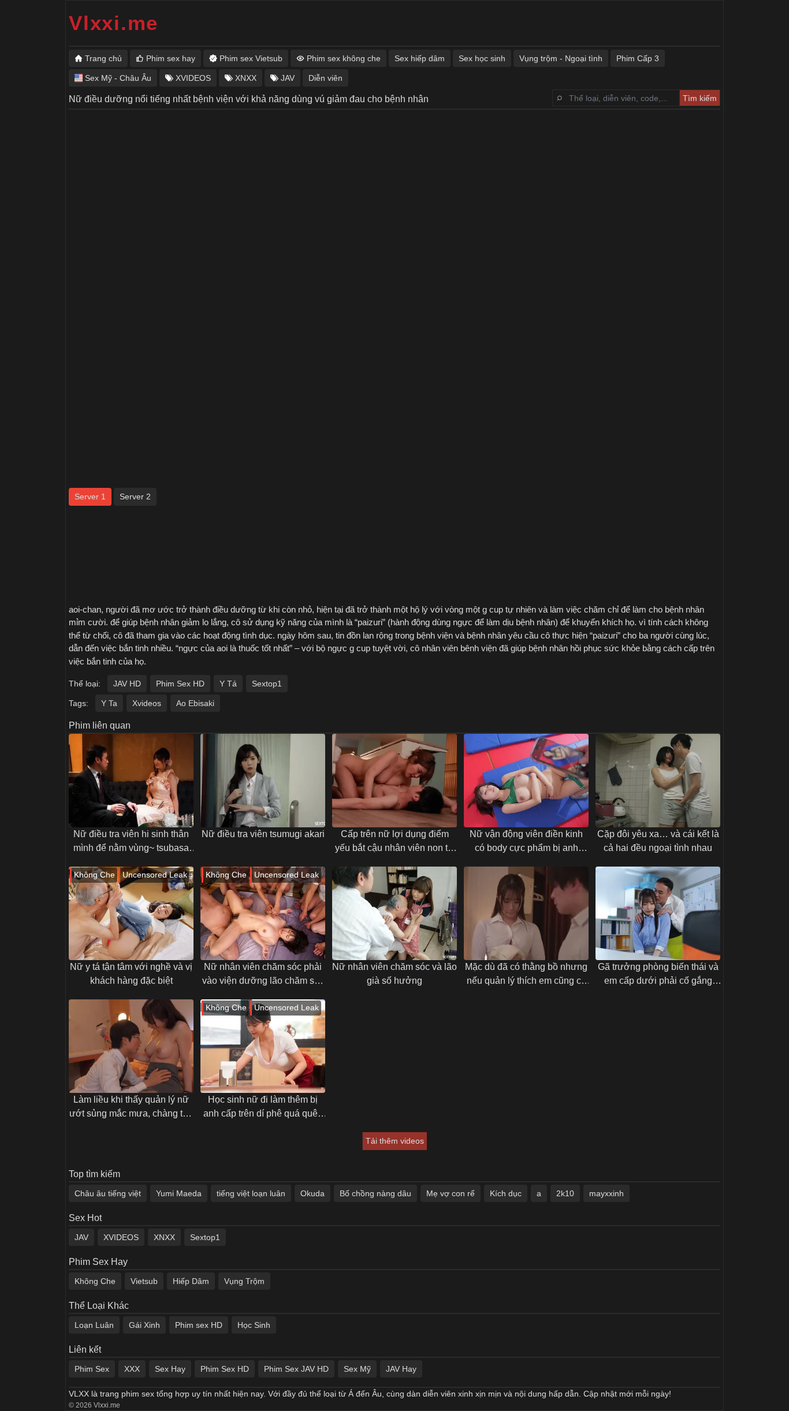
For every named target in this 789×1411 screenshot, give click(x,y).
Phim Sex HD (180, 683)
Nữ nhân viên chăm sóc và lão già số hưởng (394, 974)
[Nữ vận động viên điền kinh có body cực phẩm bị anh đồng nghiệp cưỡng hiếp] (526, 780)
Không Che (95, 1281)
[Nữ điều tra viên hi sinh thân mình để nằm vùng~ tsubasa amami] (131, 780)
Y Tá (228, 683)
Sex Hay (170, 1368)
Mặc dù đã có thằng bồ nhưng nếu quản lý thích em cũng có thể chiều (526, 975)
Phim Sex (92, 1368)
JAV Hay (401, 1368)
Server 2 (135, 496)
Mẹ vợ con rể (450, 1193)
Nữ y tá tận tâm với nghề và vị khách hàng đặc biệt (131, 974)
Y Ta (109, 703)
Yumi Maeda (179, 1193)
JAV (81, 1237)
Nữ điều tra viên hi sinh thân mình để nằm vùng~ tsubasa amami (131, 842)
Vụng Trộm (244, 1281)
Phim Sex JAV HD (296, 1368)
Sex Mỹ (357, 1368)
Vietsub (144, 1281)
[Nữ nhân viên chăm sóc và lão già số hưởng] (394, 913)
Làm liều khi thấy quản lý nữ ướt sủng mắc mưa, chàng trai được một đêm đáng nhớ (131, 1108)
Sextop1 (267, 683)
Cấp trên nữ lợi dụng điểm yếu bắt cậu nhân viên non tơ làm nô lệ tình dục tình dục (394, 842)
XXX (132, 1368)
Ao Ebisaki (195, 703)
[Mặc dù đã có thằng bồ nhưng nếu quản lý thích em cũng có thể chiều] (526, 913)
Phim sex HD (198, 1325)
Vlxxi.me (113, 23)
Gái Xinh (144, 1325)
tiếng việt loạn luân (251, 1193)
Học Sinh (253, 1325)
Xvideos (146, 703)
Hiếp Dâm (191, 1281)
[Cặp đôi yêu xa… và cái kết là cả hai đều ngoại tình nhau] (658, 780)
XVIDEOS (121, 1237)
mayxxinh (606, 1193)
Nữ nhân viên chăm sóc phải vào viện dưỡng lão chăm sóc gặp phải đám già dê (263, 975)
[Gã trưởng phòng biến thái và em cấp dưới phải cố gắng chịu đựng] (658, 913)
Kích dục (506, 1193)
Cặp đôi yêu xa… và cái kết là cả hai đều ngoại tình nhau (658, 841)
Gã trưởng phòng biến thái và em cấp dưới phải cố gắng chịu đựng (658, 975)
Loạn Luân (94, 1325)
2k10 (565, 1193)
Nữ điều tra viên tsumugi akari (263, 834)
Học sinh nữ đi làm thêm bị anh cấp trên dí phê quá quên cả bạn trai (263, 1108)
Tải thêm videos (395, 1140)
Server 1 (90, 496)
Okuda (312, 1193)
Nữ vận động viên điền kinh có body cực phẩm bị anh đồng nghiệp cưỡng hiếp (526, 842)
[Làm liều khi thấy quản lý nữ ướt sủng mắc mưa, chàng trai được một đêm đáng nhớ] (131, 1046)
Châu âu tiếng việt (108, 1193)
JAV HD (127, 683)
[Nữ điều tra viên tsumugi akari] (262, 780)
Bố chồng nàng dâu (375, 1193)
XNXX (164, 1237)
